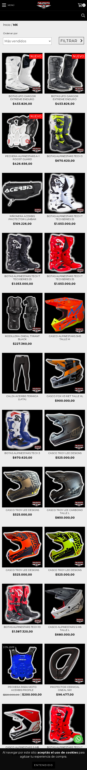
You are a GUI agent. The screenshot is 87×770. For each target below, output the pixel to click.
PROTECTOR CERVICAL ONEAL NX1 (65, 688)
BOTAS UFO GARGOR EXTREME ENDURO (22, 98)
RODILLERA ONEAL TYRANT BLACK (22, 338)
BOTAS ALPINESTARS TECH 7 (65, 747)
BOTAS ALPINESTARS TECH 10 (22, 626)
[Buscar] (83, 16)
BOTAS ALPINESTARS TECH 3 (65, 156)
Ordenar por (10, 33)
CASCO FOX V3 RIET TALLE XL (65, 396)
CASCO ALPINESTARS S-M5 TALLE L (64, 628)
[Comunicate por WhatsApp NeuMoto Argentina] (78, 739)
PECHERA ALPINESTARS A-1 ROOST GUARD (22, 158)
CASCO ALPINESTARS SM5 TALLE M (65, 338)
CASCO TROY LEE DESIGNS (65, 453)
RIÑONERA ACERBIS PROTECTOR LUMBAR (22, 218)
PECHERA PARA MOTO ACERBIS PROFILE (22, 688)
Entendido (43, 765)
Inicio (7, 25)
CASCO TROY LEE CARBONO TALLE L (65, 511)
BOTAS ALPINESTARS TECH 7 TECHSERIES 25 (65, 218)
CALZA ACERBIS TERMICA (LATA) (22, 398)
